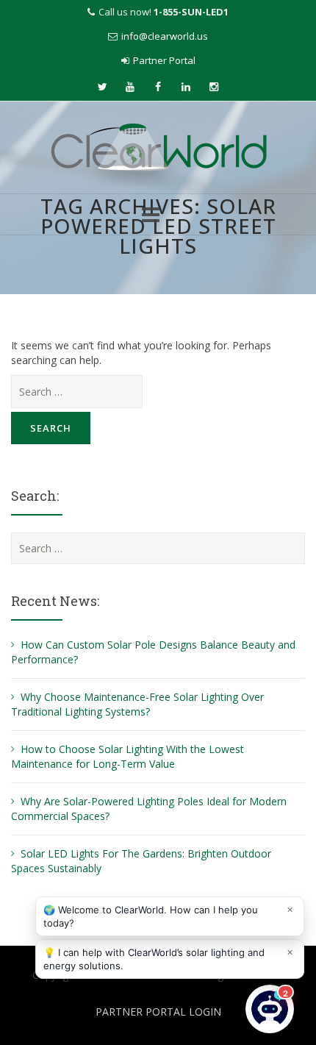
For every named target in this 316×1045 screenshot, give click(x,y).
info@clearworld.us (164, 36)
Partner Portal (164, 60)
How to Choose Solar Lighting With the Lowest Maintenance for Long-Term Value (127, 756)
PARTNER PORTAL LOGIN (158, 1012)
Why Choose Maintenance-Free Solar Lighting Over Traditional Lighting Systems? (137, 704)
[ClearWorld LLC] (158, 148)
